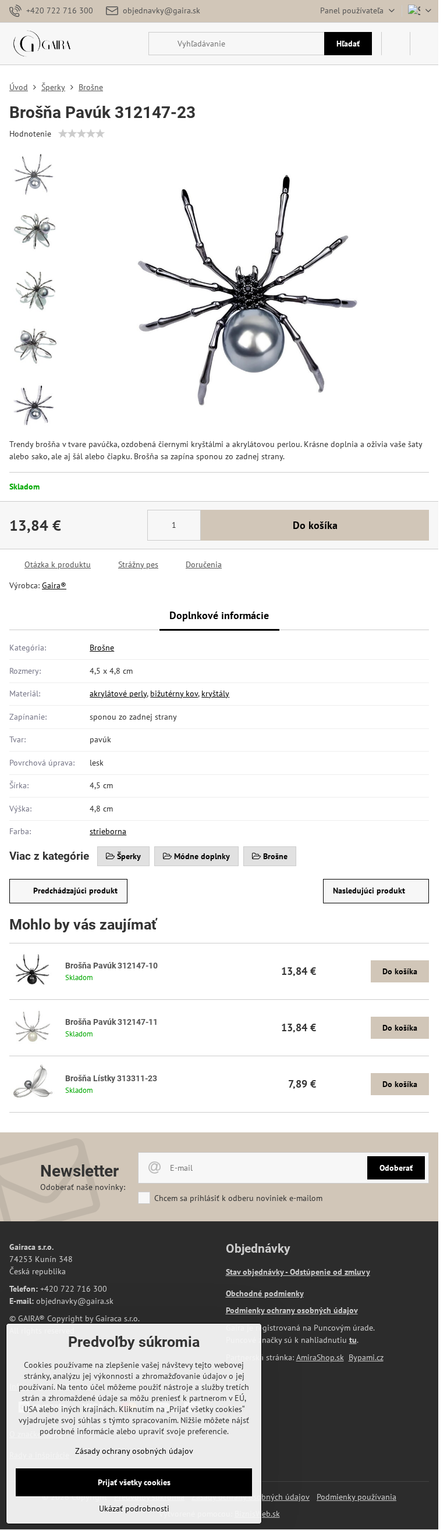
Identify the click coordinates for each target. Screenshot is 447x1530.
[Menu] (424, 43)
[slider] (81, 133)
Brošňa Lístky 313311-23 (111, 1078)
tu (353, 1340)
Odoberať (396, 1168)
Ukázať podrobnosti (134, 1508)
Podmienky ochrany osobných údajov (292, 1310)
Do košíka (315, 525)
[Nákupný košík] (396, 43)
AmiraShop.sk (320, 1357)
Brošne (102, 647)
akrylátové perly (118, 693)
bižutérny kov (174, 693)
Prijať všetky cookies (134, 1482)
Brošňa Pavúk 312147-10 (111, 965)
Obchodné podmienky (265, 1293)
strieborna (108, 831)
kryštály (215, 693)
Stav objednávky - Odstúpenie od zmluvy (298, 1272)
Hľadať (348, 43)
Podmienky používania (356, 1497)
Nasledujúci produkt (369, 890)
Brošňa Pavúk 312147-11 (111, 1022)
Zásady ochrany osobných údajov (134, 1451)
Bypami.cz (366, 1357)
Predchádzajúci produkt (75, 890)
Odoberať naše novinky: (82, 1187)
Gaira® (54, 585)
